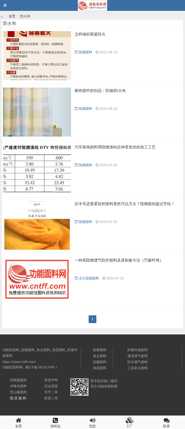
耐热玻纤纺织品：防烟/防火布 (100, 91)
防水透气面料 (137, 362)
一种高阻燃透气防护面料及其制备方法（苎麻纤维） (119, 260)
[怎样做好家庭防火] (37, 55)
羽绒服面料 (18, 380)
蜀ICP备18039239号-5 (41, 367)
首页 (12, 16)
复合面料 (99, 356)
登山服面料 (18, 392)
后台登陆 (51, 386)
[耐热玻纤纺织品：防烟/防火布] (37, 112)
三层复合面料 (137, 368)
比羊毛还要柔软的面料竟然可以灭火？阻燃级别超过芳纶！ (125, 204)
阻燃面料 (85, 52)
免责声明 (51, 380)
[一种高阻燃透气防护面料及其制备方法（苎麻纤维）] (37, 281)
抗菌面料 (99, 362)
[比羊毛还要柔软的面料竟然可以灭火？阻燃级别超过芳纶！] (37, 225)
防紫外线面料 (137, 350)
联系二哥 (51, 398)
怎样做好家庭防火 (90, 34)
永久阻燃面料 (89, 278)
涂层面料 (99, 368)
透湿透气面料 (137, 356)
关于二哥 (51, 392)
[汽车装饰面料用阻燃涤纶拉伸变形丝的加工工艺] (37, 168)
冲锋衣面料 (18, 386)
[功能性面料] (2, 16)
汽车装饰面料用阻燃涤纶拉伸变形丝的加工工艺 (115, 147)
